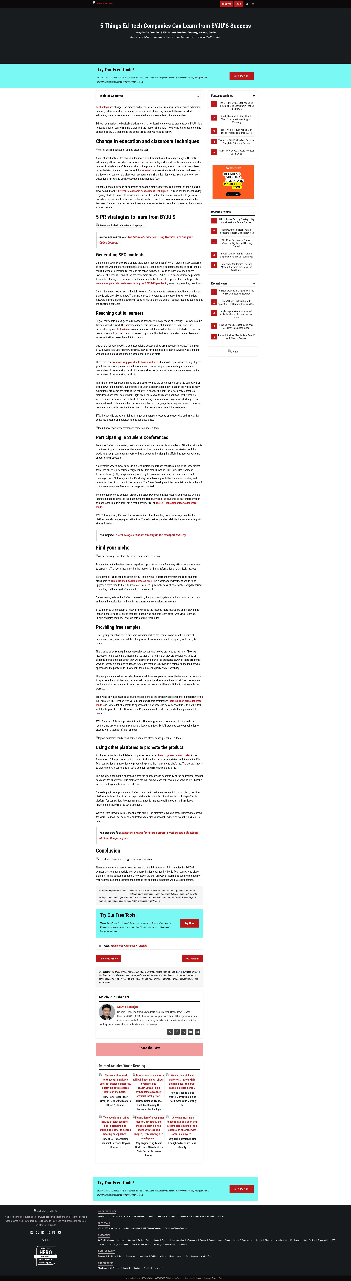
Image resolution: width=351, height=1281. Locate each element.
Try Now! (189, 923)
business (125, 329)
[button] (247, 4)
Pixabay (207, 1278)
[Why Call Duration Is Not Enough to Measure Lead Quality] (182, 1134)
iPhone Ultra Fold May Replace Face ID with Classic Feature (236, 337)
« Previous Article (108, 958)
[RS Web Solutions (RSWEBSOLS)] (109, 4)
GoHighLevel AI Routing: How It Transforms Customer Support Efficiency (236, 119)
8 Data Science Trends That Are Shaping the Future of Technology (149, 1105)
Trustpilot (46, 1240)
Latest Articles (144, 37)
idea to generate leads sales (174, 755)
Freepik (221, 1278)
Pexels (214, 1278)
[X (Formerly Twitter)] (183, 1033)
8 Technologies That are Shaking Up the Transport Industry (151, 535)
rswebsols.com (45, 1256)
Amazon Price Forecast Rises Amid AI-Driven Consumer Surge (236, 326)
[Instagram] (197, 1033)
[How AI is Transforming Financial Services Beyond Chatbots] (115, 1134)
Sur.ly (50, 1263)
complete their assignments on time (131, 581)
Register (226, 4)
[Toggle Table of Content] (197, 96)
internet (146, 170)
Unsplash (199, 1278)
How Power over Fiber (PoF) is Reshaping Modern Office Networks (115, 1101)
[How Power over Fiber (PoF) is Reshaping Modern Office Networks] (115, 1092)
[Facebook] (176, 1033)
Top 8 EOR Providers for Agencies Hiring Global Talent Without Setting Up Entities (236, 105)
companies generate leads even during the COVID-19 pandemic (131, 283)
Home (133, 37)
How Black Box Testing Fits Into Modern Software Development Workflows (236, 267)
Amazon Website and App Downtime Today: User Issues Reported (236, 292)
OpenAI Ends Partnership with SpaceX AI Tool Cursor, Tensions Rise (236, 302)
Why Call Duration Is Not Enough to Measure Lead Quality (182, 1143)
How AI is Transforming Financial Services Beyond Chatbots (115, 1143)
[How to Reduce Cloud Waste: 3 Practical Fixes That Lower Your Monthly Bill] (182, 1087)
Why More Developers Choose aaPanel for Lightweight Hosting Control (236, 243)
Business (203, 32)
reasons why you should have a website (135, 362)
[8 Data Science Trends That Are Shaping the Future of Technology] (149, 1096)
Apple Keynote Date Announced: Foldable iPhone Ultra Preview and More (236, 314)
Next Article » (192, 958)
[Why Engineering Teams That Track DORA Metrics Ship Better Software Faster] (149, 1138)
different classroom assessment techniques (143, 191)
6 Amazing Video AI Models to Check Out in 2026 (236, 152)
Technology (193, 32)
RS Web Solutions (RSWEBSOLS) (155, 1278)
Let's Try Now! (241, 75)
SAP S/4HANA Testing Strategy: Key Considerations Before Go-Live (236, 221)
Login (238, 4)
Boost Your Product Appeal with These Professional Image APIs (236, 131)
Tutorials (212, 32)
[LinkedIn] (190, 1033)
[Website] (170, 1033)
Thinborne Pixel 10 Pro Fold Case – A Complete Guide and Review (236, 142)
